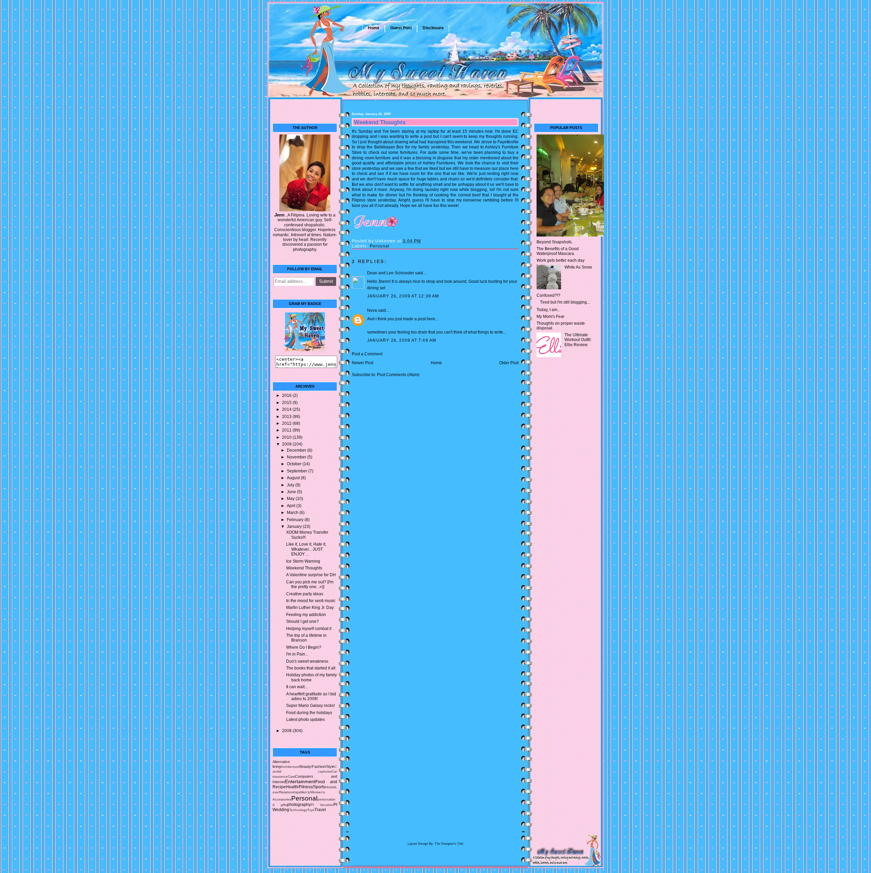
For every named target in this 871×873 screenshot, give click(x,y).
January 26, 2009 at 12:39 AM (403, 296)
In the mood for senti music (310, 600)
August (294, 477)
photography (299, 804)
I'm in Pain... (297, 654)
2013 (287, 416)
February (296, 519)
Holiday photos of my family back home (311, 677)
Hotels (330, 787)
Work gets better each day (561, 260)
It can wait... (297, 686)
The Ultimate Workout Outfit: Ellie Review (577, 340)
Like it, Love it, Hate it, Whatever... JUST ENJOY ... (306, 549)
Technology (298, 810)
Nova (372, 310)
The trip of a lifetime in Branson (306, 638)
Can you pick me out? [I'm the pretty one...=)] (309, 584)
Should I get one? (302, 621)
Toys (310, 810)
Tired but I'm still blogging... (565, 302)
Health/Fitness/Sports (305, 787)
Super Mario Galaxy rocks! (310, 705)
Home (373, 28)
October (294, 464)
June (292, 491)
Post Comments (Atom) (398, 374)
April (291, 505)
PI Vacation (322, 805)
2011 (287, 430)
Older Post (509, 362)
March (293, 512)
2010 (287, 437)
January (295, 526)
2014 (287, 409)
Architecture (290, 767)
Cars (291, 776)
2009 (287, 444)
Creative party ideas (304, 594)
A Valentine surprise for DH (311, 574)
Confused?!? (548, 295)
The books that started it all (310, 668)
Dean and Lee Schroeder (390, 273)
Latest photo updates (305, 719)
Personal (304, 798)
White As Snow (578, 267)
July (291, 485)
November (297, 457)
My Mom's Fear (550, 316)
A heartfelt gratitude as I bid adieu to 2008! (311, 696)
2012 (287, 423)
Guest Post (401, 28)
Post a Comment (367, 354)
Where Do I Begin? (303, 647)
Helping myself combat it (308, 628)
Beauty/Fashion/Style (316, 766)
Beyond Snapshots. (555, 242)
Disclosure (433, 28)
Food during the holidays (309, 712)
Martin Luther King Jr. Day (310, 607)
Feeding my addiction (306, 614)
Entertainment (300, 781)
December (297, 450)
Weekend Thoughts (304, 568)
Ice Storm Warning (303, 561)
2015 (287, 402)
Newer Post (362, 362)
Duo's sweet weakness (307, 661)
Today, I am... (548, 309)
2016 (287, 395)
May (291, 498)
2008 (287, 730)
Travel (320, 809)
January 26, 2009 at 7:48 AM (401, 340)
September (297, 471)
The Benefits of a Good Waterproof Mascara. (558, 251)
